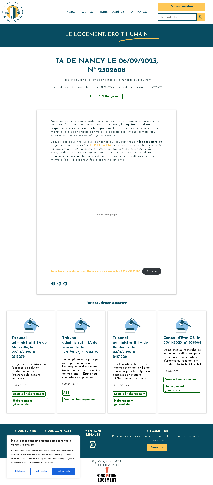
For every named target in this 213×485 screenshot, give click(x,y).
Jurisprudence (112, 12)
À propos (139, 12)
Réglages (20, 471)
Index (70, 12)
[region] (43, 456)
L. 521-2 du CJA (100, 145)
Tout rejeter (40, 471)
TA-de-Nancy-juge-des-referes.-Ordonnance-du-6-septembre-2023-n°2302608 (95, 271)
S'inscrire (157, 447)
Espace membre (181, 6)
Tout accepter (63, 471)
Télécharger (152, 271)
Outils (87, 12)
